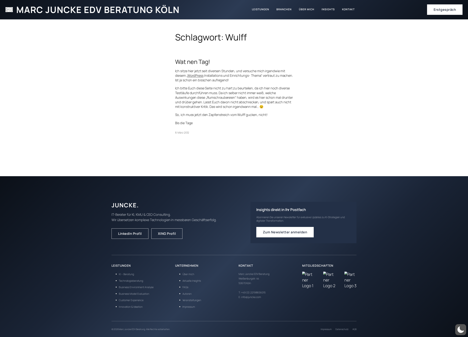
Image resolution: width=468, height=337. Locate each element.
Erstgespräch (445, 9)
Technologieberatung (131, 280)
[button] (460, 329)
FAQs (185, 287)
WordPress (195, 75)
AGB (354, 329)
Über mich (188, 274)
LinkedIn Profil (130, 233)
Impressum (188, 306)
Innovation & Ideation (131, 306)
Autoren (187, 293)
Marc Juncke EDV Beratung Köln (98, 10)
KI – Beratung (126, 274)
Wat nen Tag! (192, 61)
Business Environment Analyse (136, 287)
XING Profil (167, 233)
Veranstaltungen (191, 300)
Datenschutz (341, 329)
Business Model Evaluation (134, 293)
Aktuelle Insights (191, 280)
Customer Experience (131, 300)
